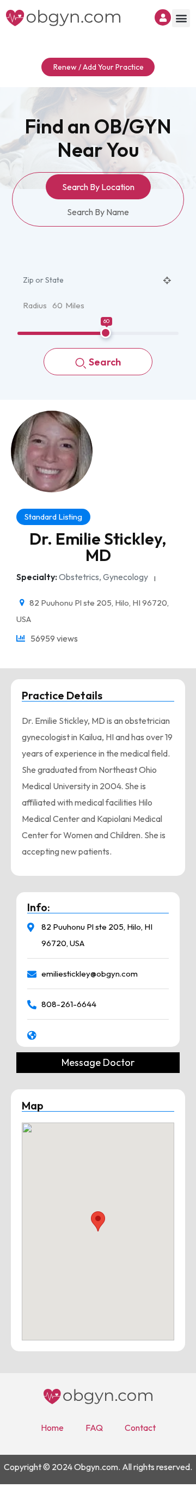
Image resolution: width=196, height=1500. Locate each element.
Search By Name (98, 211)
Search (105, 362)
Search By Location (98, 186)
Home (52, 1427)
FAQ (94, 1427)
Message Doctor (98, 1063)
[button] (181, 18)
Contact (140, 1427)
